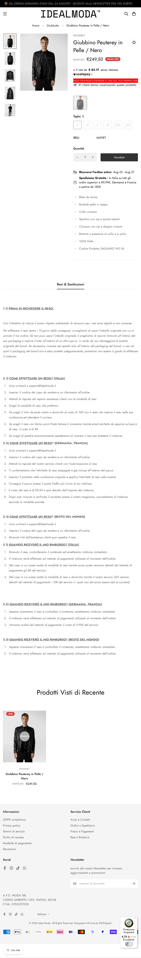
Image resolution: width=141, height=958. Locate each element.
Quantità (78, 148)
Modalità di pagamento (17, 843)
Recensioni (9, 849)
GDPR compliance (14, 819)
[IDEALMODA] (70, 13)
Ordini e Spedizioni (82, 825)
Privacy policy (11, 825)
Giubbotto (53, 26)
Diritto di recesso (13, 837)
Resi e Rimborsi (79, 837)
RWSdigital (105, 923)
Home (35, 26)
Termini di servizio (14, 831)
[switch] (129, 944)
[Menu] (135, 919)
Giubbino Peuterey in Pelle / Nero (25, 776)
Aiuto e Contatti (80, 819)
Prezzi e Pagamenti (82, 831)
